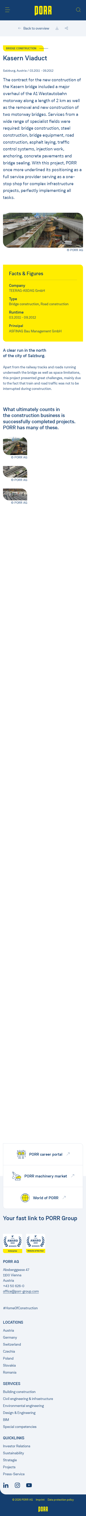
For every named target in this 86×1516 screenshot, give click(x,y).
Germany (10, 1337)
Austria (8, 1330)
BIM (6, 1420)
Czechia (9, 1351)
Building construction (19, 1392)
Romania (9, 1372)
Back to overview (36, 28)
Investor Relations (16, 1446)
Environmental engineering (23, 1406)
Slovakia (9, 1365)
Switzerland (12, 1344)
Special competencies (20, 1427)
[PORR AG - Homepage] (43, 10)
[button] (7, 9)
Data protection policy (61, 1499)
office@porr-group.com (21, 1291)
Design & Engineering (19, 1413)
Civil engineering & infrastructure (28, 1399)
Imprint (40, 1499)
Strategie (10, 1460)
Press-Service (14, 1474)
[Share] (66, 28)
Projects (9, 1467)
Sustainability (13, 1453)
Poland (8, 1358)
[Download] (57, 28)
